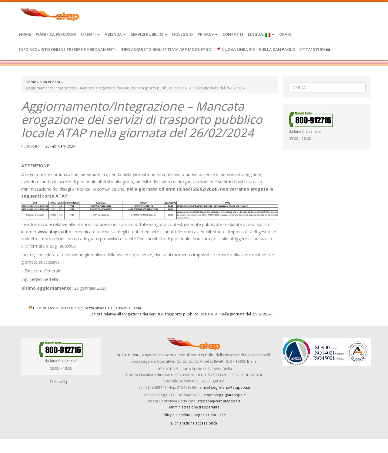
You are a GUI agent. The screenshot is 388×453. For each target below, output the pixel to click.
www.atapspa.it (53, 232)
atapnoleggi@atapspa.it (224, 394)
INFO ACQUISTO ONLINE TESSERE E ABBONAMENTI (67, 49)
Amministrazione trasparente (194, 407)
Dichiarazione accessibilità (194, 423)
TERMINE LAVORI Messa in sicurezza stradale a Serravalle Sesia (82, 307)
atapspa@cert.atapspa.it (218, 400)
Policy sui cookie (176, 414)
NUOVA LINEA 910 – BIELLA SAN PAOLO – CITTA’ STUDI (273, 49)
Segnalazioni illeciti (210, 414)
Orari (285, 34)
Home (25, 34)
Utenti (89, 34)
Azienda (114, 34)
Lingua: (256, 34)
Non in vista (50, 81)
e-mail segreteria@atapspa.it (224, 387)
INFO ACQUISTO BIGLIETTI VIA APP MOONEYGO (166, 49)
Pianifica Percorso (56, 34)
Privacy (206, 34)
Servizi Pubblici (147, 34)
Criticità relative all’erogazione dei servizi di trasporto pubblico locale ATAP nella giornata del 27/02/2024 (182, 313)
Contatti (232, 34)
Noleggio (182, 34)
